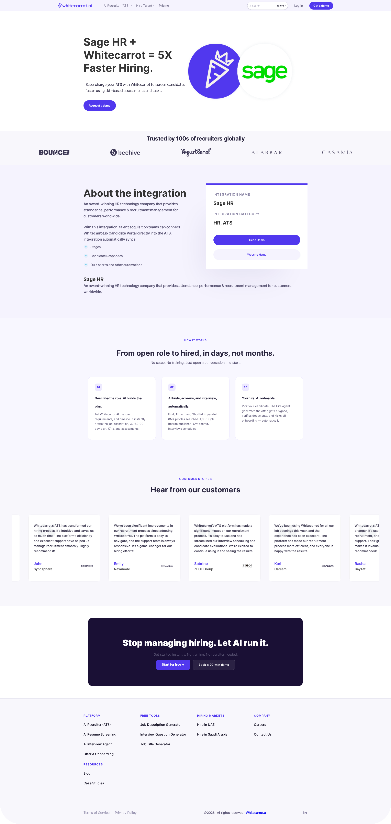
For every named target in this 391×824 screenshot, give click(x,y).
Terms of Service (96, 813)
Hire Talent (145, 6)
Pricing (164, 6)
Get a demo (321, 5)
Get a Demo (257, 240)
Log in (298, 6)
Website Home (256, 254)
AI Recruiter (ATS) (118, 6)
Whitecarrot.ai (256, 813)
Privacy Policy (126, 813)
